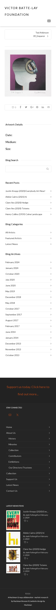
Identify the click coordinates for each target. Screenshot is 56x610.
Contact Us (11, 490)
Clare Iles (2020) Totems (17, 208)
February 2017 (12, 326)
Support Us (11, 479)
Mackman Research (21, 601)
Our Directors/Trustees (20, 467)
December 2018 (13, 297)
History (12, 438)
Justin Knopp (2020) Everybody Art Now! (25, 191)
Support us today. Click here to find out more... (28, 390)
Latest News (11, 244)
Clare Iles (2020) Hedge (16, 202)
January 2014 (11, 337)
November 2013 (13, 349)
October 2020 (12, 274)
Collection (14, 450)
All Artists (10, 232)
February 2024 (12, 262)
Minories (13, 444)
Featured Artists (13, 238)
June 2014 (10, 332)
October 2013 (12, 355)
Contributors (15, 456)
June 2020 (10, 285)
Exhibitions (14, 461)
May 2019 (10, 291)
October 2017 (12, 308)
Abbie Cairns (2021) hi (16, 196)
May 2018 (10, 303)
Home (9, 427)
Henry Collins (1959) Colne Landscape (23, 214)
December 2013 (13, 343)
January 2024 (11, 268)
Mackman (28, 605)
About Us (11, 433)
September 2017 (13, 314)
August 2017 (11, 320)
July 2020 (10, 279)
